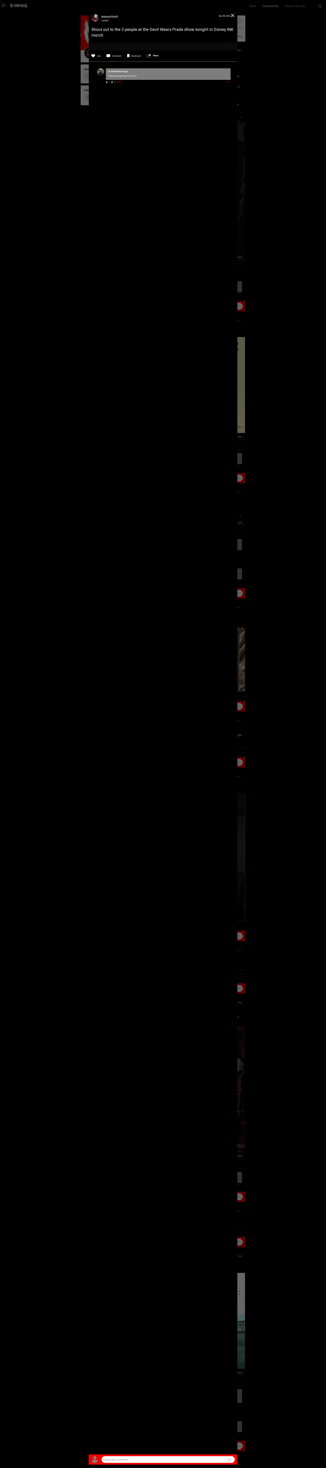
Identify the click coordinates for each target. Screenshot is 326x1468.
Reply (119, 82)
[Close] (233, 16)
